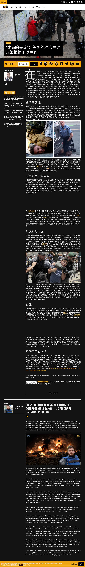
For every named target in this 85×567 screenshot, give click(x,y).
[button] (64, 2)
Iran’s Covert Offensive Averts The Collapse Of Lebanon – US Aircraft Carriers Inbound (48, 408)
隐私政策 (21, 565)
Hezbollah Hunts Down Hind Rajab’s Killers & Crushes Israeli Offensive (13, 111)
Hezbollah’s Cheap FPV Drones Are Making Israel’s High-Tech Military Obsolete (13, 124)
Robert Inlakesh (19, 406)
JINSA (45, 217)
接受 (81, 564)
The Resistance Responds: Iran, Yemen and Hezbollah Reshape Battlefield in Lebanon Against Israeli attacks (14, 118)
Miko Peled (17, 74)
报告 (48, 168)
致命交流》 (32, 211)
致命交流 (39, 166)
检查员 (65, 313)
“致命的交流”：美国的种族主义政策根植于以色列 (33, 49)
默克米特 (44, 244)
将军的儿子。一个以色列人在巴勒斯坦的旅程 (62, 368)
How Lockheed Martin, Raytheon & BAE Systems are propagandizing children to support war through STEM (14, 98)
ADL (78, 215)
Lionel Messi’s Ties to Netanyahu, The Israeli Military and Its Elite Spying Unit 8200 (13, 105)
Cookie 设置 (74, 564)
